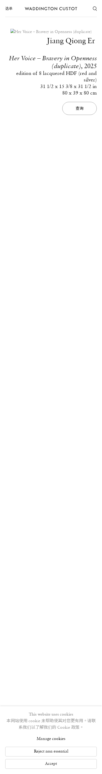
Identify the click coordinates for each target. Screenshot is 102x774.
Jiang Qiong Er (71, 41)
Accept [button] (51, 764)
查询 (79, 108)
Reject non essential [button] (51, 751)
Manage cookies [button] (51, 739)
